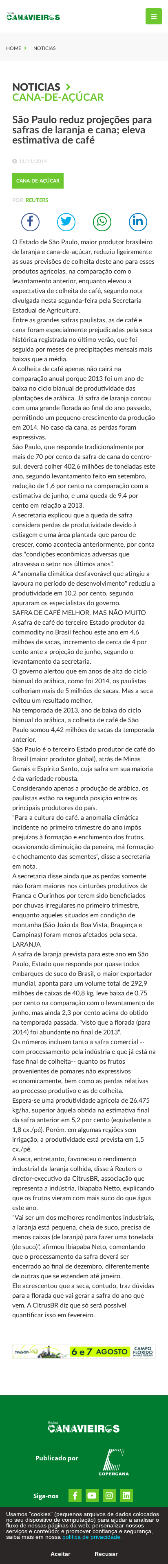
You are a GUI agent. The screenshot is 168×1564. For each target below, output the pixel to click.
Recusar (106, 1554)
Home (13, 48)
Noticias (44, 48)
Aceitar (60, 1554)
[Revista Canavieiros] (33, 16)
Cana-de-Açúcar (58, 98)
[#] (114, 1464)
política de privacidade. (91, 1537)
